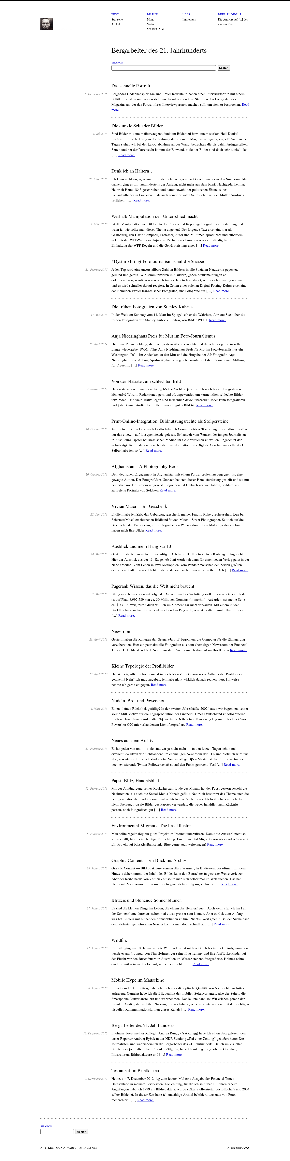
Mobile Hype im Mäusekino (137, 980)
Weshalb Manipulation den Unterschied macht (154, 216)
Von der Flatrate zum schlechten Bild (146, 381)
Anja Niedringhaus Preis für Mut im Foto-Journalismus (163, 336)
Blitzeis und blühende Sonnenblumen (146, 900)
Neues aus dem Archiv (132, 740)
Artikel (115, 24)
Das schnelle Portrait (130, 85)
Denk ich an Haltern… (132, 170)
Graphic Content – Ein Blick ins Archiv (148, 860)
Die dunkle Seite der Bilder (137, 125)
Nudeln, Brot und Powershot (138, 700)
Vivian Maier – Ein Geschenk (139, 506)
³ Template (234, 1147)
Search (117, 62)
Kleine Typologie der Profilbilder (142, 666)
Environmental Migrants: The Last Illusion (151, 825)
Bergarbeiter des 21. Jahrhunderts (142, 1025)
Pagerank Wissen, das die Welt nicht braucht (152, 586)
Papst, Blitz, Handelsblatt (135, 780)
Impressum (189, 19)
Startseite (117, 19)
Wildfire (119, 940)
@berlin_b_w (155, 28)
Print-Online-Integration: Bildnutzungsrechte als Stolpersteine (169, 421)
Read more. (126, 154)
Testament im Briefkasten (135, 1070)
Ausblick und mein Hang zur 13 (141, 546)
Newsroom (121, 631)
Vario (150, 24)
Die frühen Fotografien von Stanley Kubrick (152, 306)
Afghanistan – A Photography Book (145, 466)
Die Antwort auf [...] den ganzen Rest (233, 21)
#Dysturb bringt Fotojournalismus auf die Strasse (157, 261)
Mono (150, 19)
